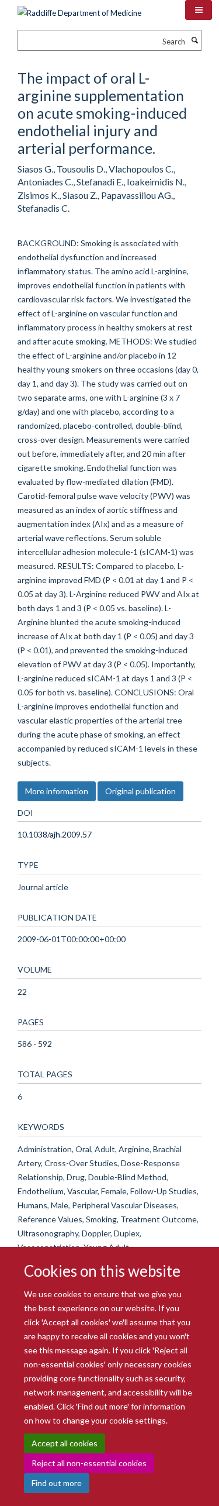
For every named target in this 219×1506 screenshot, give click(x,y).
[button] (198, 10)
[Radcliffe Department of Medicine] (79, 8)
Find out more (57, 1483)
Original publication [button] (140, 791)
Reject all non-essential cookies (89, 1463)
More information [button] (56, 791)
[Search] (194, 40)
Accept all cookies (65, 1443)
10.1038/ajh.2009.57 (55, 834)
